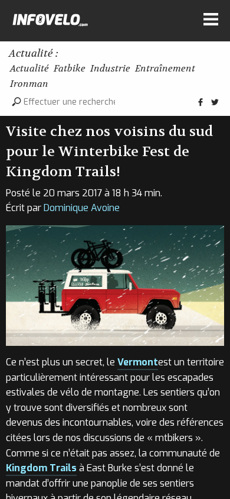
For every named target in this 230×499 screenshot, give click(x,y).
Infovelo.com (50, 23)
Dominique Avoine (82, 208)
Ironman (29, 83)
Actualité (29, 68)
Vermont (137, 362)
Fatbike (70, 68)
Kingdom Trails (41, 468)
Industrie (110, 68)
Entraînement (165, 68)
